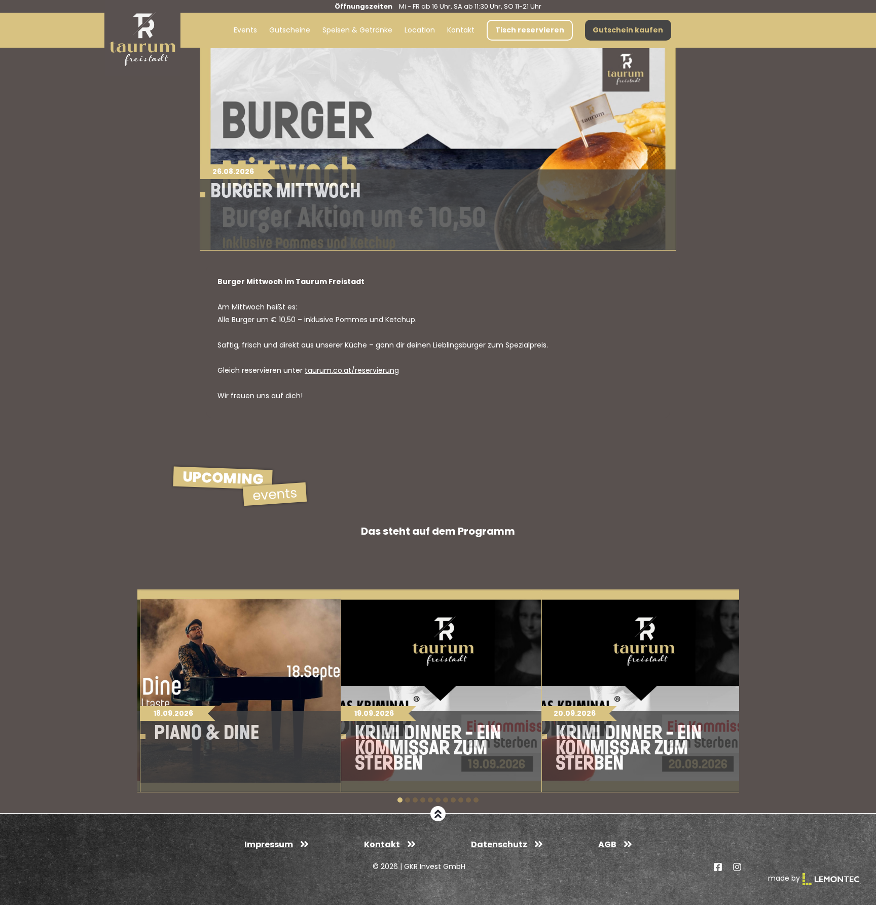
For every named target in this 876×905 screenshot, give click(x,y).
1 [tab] (400, 800)
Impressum (268, 844)
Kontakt (382, 844)
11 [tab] (476, 800)
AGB (607, 844)
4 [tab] (422, 800)
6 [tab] (438, 800)
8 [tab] (453, 800)
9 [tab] (460, 800)
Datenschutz (499, 844)
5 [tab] (430, 800)
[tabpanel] (237, 690)
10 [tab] (468, 800)
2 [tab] (407, 800)
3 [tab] (415, 800)
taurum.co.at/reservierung (352, 370)
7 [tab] (445, 800)
